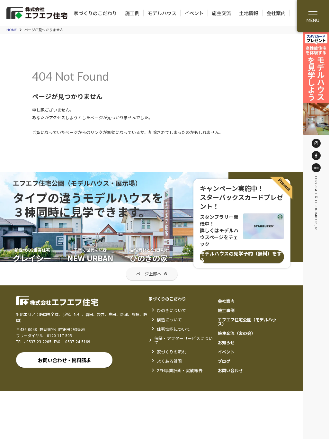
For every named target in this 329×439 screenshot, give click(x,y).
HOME (11, 29)
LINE (316, 168)
